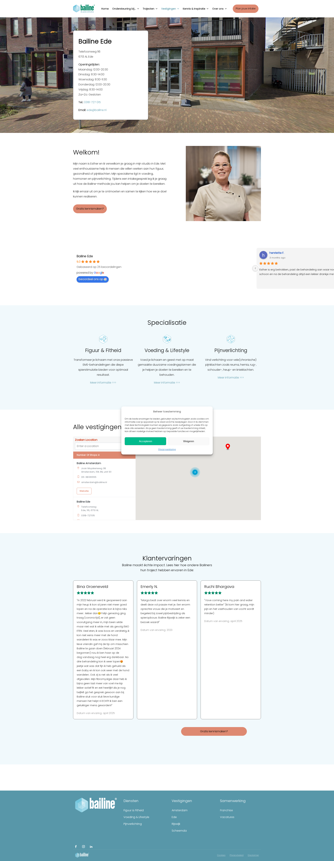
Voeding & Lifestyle (136, 817)
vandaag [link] (88, 657)
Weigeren (188, 441)
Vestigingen (168, 8)
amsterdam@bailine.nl (94, 482)
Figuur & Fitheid (134, 810)
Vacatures (227, 817)
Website (84, 491)
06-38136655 (88, 477)
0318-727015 (88, 515)
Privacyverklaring (167, 449)
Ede (174, 817)
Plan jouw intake (246, 8)
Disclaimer (253, 855)
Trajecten (148, 8)
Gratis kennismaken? (90, 209)
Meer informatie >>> (103, 383)
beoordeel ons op (91, 279)
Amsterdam (180, 810)
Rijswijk (176, 824)
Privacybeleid (237, 855)
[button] (228, 447)
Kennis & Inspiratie (194, 8)
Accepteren (145, 441)
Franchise (226, 810)
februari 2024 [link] (112, 648)
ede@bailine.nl (96, 110)
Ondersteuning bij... (124, 8)
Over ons (218, 8)
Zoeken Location (86, 440)
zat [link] (106, 617)
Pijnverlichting (133, 824)
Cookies (221, 855)
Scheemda (179, 831)
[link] (106, 617)
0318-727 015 (92, 102)
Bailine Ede (85, 256)
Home (105, 8)
